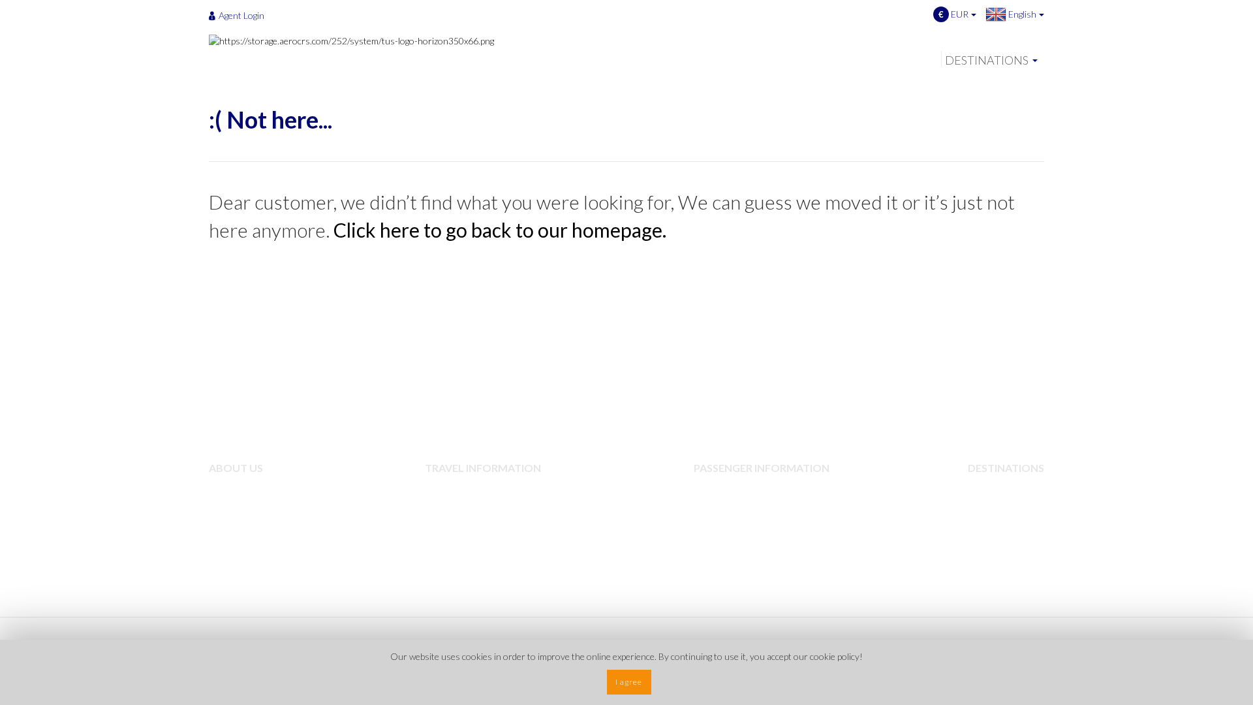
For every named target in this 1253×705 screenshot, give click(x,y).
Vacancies (240, 528)
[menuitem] (240, 15)
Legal (447, 528)
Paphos (995, 508)
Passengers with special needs (765, 508)
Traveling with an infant (751, 528)
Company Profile (253, 489)
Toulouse (998, 548)
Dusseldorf (1002, 567)
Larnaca (996, 528)
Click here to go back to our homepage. (499, 230)
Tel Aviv (995, 489)
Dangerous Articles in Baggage (496, 508)
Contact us (243, 548)
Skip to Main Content (630, 5)
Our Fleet (240, 508)
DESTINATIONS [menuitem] (987, 60)
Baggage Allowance (473, 489)
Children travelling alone (753, 489)
